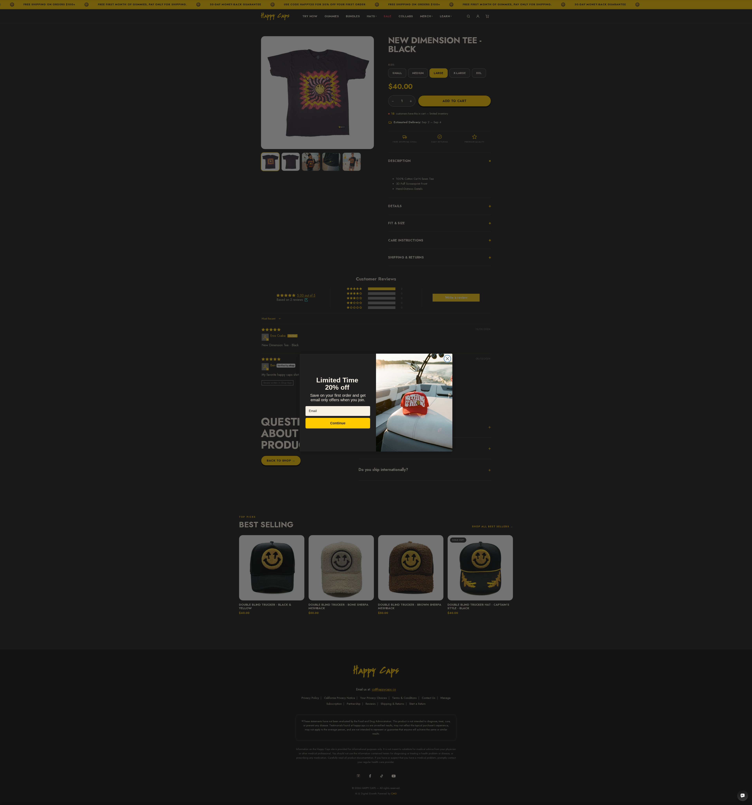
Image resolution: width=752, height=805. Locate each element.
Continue (337, 423)
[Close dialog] (447, 358)
